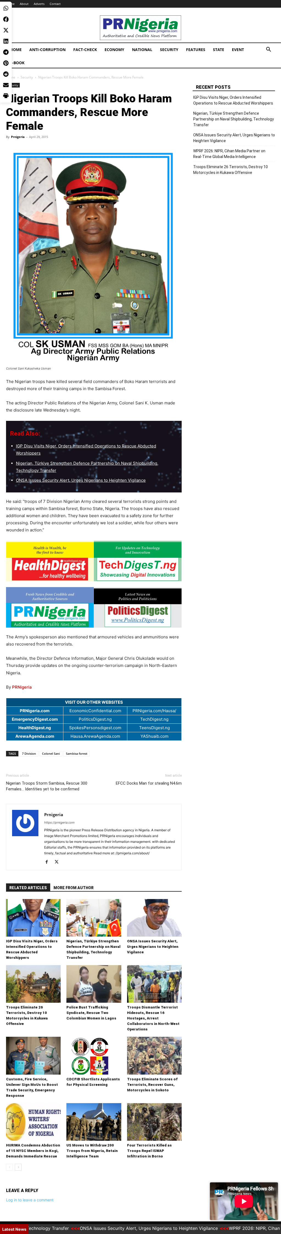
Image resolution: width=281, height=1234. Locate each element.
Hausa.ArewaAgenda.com (95, 736)
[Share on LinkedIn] (6, 41)
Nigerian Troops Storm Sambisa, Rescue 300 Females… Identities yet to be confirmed (46, 786)
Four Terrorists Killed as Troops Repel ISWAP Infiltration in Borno (149, 1150)
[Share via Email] (6, 85)
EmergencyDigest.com (35, 719)
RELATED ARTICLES (28, 888)
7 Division (29, 753)
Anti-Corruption (47, 49)
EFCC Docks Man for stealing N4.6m (149, 783)
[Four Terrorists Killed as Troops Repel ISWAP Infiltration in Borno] (154, 1122)
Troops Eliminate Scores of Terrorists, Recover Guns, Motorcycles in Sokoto (152, 1084)
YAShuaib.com (154, 736)
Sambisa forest (76, 753)
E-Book (17, 62)
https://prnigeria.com (59, 822)
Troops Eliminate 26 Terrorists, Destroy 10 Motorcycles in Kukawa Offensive (230, 170)
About (24, 4)
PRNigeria (22, 687)
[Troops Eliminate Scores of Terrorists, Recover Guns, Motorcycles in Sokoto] (154, 1055)
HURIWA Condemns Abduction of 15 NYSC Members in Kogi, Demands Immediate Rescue (33, 1150)
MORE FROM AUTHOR (74, 888)
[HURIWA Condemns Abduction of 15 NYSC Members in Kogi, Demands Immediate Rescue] (33, 1122)
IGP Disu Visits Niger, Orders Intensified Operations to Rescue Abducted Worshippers (233, 100)
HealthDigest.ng (34, 727)
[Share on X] (6, 30)
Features (195, 49)
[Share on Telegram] (6, 52)
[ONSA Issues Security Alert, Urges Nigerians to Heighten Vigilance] (154, 918)
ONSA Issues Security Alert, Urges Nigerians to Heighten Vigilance (81, 480)
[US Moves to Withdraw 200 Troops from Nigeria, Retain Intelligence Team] (93, 1122)
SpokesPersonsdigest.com (95, 727)
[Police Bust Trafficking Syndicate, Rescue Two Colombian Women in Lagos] (93, 984)
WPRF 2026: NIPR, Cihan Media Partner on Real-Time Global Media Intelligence (229, 154)
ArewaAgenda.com (34, 736)
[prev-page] (9, 1167)
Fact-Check (85, 49)
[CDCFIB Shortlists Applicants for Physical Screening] (93, 1055)
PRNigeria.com (35, 710)
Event (238, 49)
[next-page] (18, 1167)
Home (16, 49)
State (218, 49)
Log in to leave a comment (30, 1200)
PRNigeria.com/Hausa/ (154, 710)
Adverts (39, 4)
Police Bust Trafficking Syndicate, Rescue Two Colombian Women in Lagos (91, 1012)
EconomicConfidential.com (95, 710)
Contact (55, 4)
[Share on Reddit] (6, 74)
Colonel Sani (51, 753)
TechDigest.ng (154, 719)
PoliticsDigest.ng (95, 719)
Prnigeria (18, 137)
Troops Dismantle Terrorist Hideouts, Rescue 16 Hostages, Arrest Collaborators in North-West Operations (153, 1018)
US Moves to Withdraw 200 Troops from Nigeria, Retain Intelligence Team (92, 1150)
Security (169, 49)
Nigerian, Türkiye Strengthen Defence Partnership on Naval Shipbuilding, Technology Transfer (233, 119)
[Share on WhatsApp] (6, 8)
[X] (58, 862)
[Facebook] (48, 862)
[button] (268, 50)
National (142, 49)
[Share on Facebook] (6, 19)
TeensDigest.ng (154, 727)
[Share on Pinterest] (6, 63)
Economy (114, 49)
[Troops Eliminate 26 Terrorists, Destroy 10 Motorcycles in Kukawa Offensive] (33, 984)
